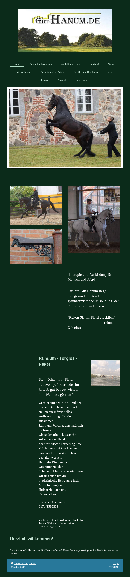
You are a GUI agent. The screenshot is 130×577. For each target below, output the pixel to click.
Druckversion (21, 563)
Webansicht (113, 566)
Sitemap (33, 563)
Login (116, 563)
